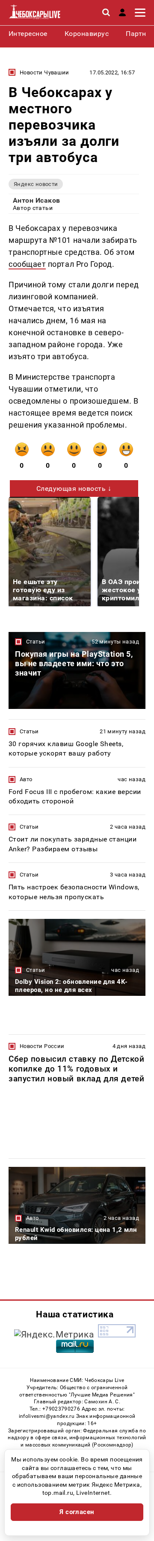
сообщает (27, 264)
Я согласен (77, 1512)
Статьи (35, 641)
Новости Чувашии (44, 72)
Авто (26, 779)
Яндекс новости (36, 184)
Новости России (42, 1046)
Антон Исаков (36, 200)
